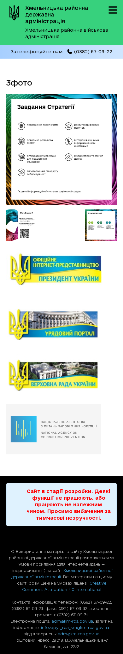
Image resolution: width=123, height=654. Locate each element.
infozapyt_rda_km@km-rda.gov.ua (75, 627)
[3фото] (61, 203)
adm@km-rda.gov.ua (72, 621)
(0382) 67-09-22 (93, 51)
